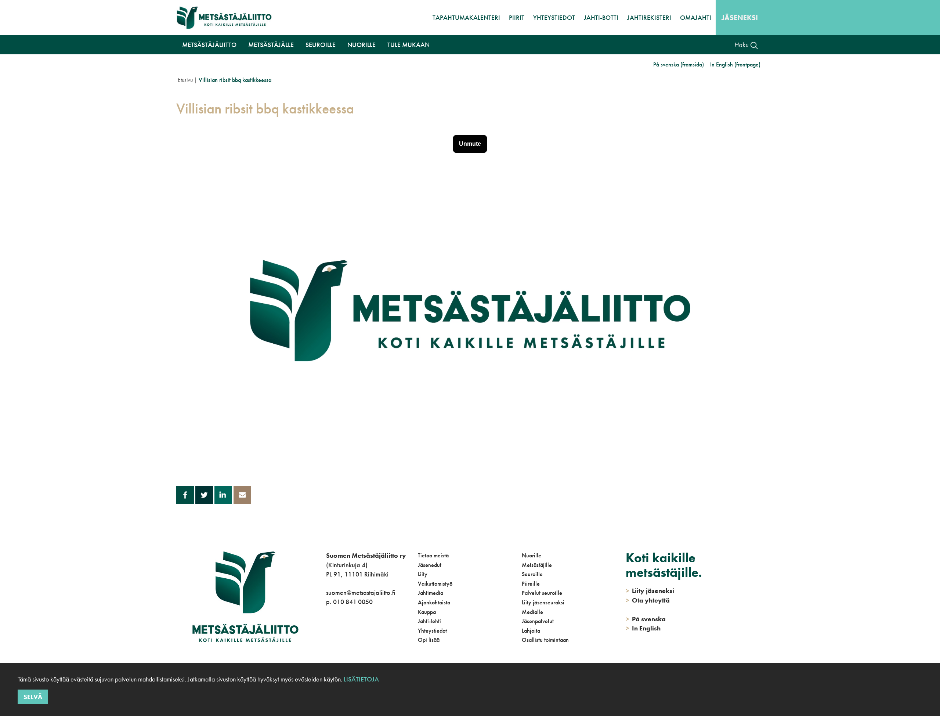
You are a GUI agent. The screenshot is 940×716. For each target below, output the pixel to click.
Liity (422, 574)
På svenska (646, 619)
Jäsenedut (429, 565)
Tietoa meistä (433, 555)
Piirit (516, 17)
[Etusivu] (224, 17)
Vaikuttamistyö (435, 583)
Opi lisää (429, 640)
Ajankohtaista (434, 602)
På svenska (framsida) (678, 64)
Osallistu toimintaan (545, 640)
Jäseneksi (740, 17)
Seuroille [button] (321, 44)
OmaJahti (695, 17)
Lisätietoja (360, 679)
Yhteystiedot (554, 17)
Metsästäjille (537, 565)
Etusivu (185, 80)
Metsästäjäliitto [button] (209, 44)
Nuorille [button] (361, 44)
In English (643, 628)
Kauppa (427, 612)
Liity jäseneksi (650, 590)
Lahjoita (531, 630)
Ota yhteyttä (648, 600)
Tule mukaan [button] (408, 44)
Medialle (532, 612)
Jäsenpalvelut (538, 621)
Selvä (33, 697)
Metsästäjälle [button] (271, 44)
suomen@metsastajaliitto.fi (360, 592)
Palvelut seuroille (542, 593)
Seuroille (532, 574)
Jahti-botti (601, 17)
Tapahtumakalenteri (466, 17)
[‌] (327, 631)
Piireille (531, 583)
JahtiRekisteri (649, 17)
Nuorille (531, 555)
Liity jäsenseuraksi (543, 602)
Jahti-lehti (429, 621)
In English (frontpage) (735, 64)
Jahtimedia (430, 593)
